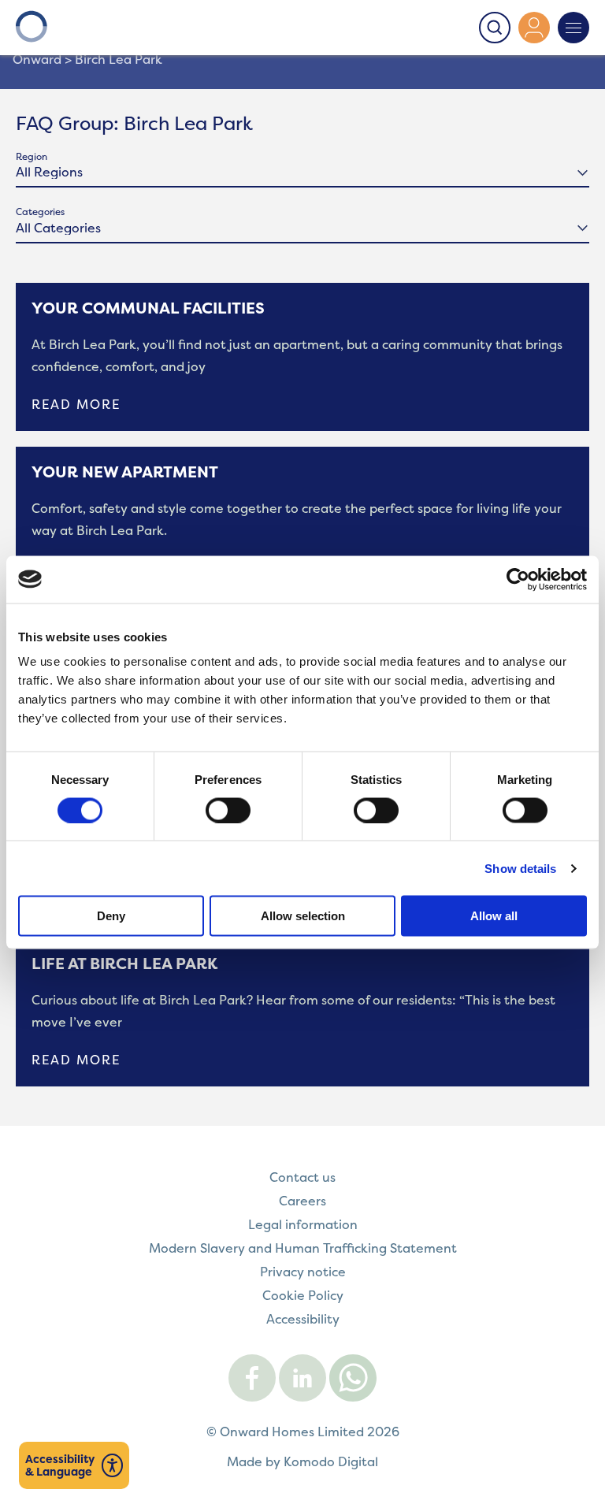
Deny (111, 916)
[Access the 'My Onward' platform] (534, 27)
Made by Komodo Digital (302, 1461)
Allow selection (303, 916)
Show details (520, 868)
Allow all (494, 916)
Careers (302, 1200)
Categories (40, 211)
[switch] (228, 810)
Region (31, 156)
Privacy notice (303, 1271)
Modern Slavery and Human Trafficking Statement (303, 1248)
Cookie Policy (302, 1295)
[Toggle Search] (494, 27)
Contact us (302, 1177)
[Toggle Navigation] (573, 27)
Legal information (303, 1224)
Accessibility (303, 1319)
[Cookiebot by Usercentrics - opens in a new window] (518, 579)
